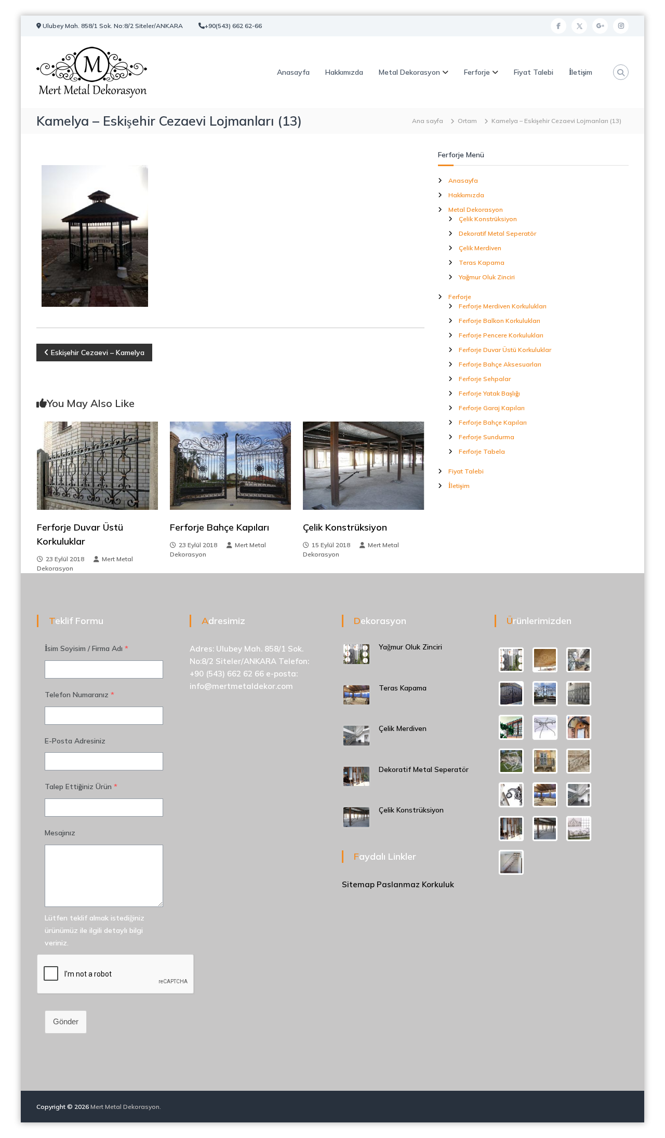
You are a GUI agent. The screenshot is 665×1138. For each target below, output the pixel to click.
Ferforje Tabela (482, 451)
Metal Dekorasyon (409, 72)
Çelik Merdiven (480, 248)
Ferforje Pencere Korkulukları (501, 335)
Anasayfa (293, 72)
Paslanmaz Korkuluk (415, 884)
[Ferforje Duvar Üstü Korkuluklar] (97, 464)
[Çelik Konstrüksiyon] (363, 464)
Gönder (65, 1021)
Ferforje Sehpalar (485, 379)
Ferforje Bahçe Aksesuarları (500, 364)
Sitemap (358, 884)
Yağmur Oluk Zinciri (487, 277)
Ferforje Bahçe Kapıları (219, 527)
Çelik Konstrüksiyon (345, 527)
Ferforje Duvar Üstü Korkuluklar (505, 350)
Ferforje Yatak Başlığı (489, 393)
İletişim (580, 72)
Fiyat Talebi (533, 72)
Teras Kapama (481, 262)
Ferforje (477, 72)
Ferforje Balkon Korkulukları (499, 320)
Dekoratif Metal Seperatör (497, 233)
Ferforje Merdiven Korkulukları (503, 306)
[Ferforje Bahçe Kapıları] (230, 464)
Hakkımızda (344, 72)
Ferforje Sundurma (486, 437)
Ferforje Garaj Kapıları (492, 408)
